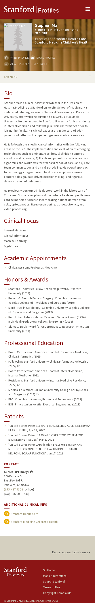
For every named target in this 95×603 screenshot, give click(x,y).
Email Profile (45, 58)
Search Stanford (54, 581)
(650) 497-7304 (13, 489)
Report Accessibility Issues (70, 552)
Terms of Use (51, 587)
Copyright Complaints (57, 593)
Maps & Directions (54, 576)
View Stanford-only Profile (29, 64)
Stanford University (23, 572)
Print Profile (19, 58)
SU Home (49, 570)
